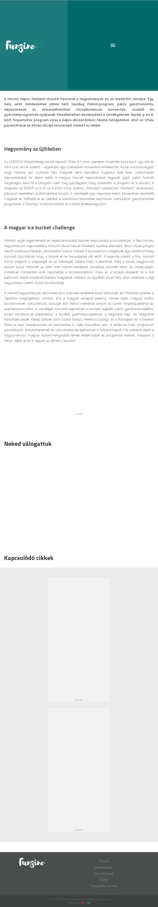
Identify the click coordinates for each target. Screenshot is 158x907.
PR (89, 903)
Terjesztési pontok (104, 886)
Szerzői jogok (104, 873)
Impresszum (104, 867)
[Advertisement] (77, 500)
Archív (103, 880)
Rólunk (104, 861)
